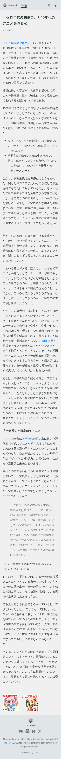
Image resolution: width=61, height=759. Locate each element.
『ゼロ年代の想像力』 (16, 43)
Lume (36, 752)
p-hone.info (13, 5)
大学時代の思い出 (33, 438)
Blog (24, 5)
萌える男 (47, 340)
